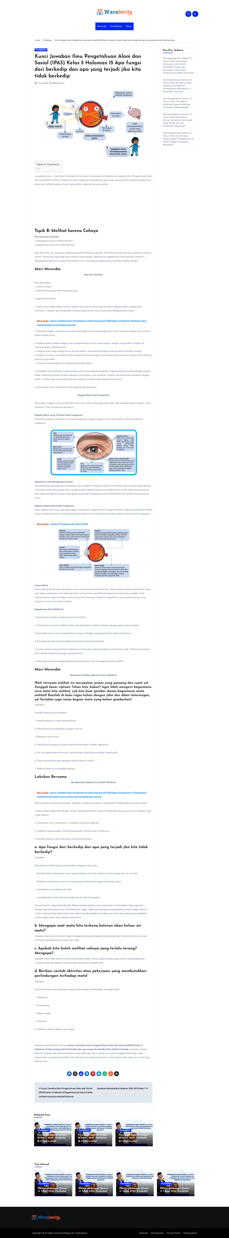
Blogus (68, 1233)
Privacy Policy (174, 1233)
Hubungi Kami (190, 1233)
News (129, 26)
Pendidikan (116, 26)
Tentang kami (157, 1233)
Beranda (102, 26)
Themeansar (81, 1233)
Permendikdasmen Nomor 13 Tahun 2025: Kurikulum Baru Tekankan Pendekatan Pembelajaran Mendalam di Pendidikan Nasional (177, 86)
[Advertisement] (94, 208)
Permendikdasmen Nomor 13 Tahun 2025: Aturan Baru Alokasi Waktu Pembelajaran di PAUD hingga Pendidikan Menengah (178, 139)
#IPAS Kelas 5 (58, 83)
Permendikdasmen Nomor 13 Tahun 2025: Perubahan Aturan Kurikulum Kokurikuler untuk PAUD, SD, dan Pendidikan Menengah (178, 120)
